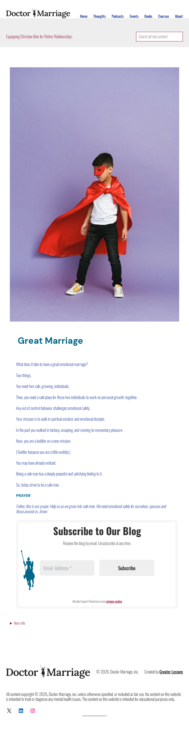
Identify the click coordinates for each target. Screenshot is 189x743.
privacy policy (114, 601)
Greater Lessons (171, 672)
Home (83, 16)
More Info (19, 623)
